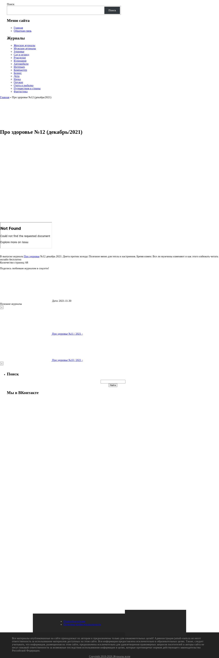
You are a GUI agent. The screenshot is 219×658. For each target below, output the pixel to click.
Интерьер (19, 66)
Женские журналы (24, 45)
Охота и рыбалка (23, 85)
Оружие (18, 82)
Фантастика (21, 91)
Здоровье (19, 51)
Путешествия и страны (27, 88)
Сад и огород (21, 54)
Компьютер (20, 70)
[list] (109, 335)
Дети (17, 76)
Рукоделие (20, 57)
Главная (18, 27)
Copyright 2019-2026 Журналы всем (109, 656)
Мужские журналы (25, 48)
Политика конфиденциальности (82, 624)
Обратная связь (22, 30)
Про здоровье (32, 256)
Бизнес (18, 73)
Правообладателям (74, 621)
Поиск (10, 4)
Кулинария (20, 60)
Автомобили (21, 63)
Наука (17, 79)
